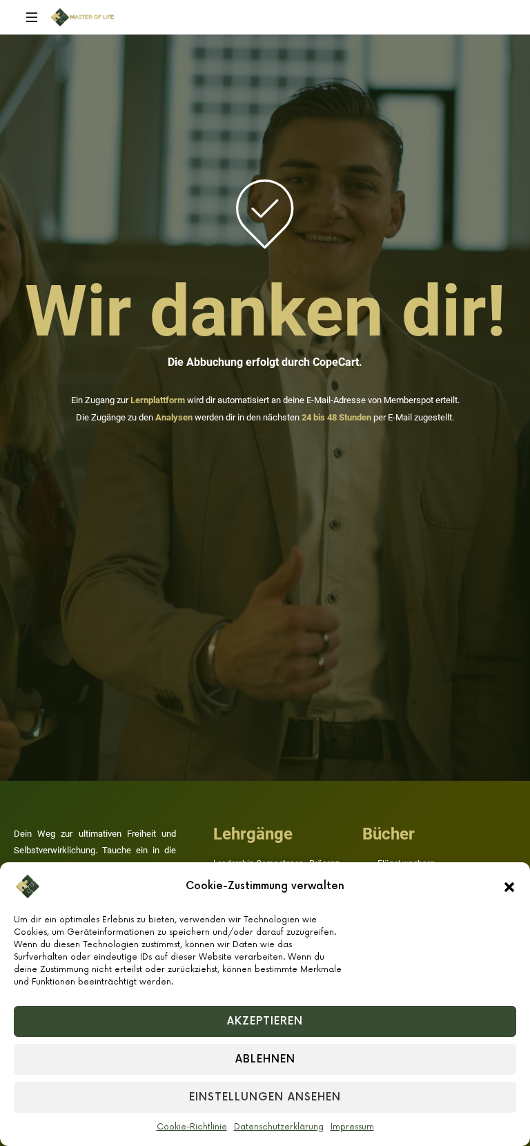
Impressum (352, 1127)
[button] (509, 886)
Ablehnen (265, 1059)
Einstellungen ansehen (265, 1097)
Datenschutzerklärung (279, 1127)
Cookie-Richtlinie (192, 1127)
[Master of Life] (82, 17)
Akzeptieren (265, 1021)
